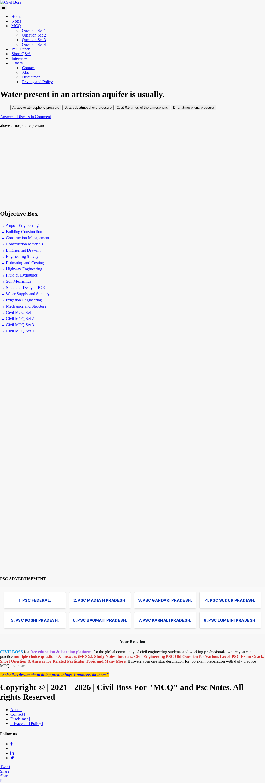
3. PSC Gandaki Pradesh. (165, 600)
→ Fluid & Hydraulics (19, 275)
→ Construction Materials (22, 244)
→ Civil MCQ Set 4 (17, 331)
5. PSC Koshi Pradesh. (35, 620)
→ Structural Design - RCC (23, 287)
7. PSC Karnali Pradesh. (165, 620)
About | (16, 709)
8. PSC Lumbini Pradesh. (230, 620)
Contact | (17, 714)
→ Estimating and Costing (22, 262)
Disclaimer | (20, 719)
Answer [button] (7, 116)
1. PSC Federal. (35, 600)
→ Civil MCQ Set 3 (17, 325)
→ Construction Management (25, 238)
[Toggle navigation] (3, 7)
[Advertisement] (132, 169)
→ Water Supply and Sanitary (25, 294)
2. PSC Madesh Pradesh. (100, 600)
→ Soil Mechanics (16, 281)
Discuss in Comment (34, 116)
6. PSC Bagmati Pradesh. (100, 620)
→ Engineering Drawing (21, 250)
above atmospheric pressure (38, 108)
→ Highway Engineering (21, 269)
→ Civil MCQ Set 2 (17, 318)
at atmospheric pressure (196, 108)
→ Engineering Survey (20, 256)
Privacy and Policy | (26, 723)
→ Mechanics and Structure (23, 306)
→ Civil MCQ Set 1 (17, 312)
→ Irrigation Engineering (21, 300)
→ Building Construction (21, 231)
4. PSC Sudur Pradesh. (230, 600)
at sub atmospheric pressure (90, 108)
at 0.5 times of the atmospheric (144, 108)
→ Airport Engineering (20, 225)
